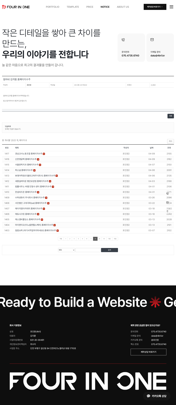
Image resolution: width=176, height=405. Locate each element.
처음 (61, 238)
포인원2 (126, 153)
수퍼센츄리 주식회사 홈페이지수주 (30, 197)
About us (123, 6)
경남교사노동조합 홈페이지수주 (29, 153)
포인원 (29, 85)
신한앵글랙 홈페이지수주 (26, 159)
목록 (170, 116)
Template (73, 6)
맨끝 (115, 238)
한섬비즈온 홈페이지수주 (26, 192)
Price (89, 6)
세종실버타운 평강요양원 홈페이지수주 (32, 181)
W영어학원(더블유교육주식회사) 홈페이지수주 (35, 175)
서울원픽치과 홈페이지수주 (27, 164)
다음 (109, 238)
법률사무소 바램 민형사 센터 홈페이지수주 (33, 186)
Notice (105, 6)
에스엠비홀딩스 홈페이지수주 (28, 219)
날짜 (151, 148)
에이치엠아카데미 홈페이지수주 (29, 208)
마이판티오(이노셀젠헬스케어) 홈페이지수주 (34, 225)
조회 (169, 148)
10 (104, 238)
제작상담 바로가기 (148, 352)
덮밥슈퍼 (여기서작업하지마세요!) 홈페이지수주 (36, 230)
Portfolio (52, 6)
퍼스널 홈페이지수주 (24, 170)
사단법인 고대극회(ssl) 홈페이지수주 (31, 203)
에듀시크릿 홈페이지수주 (26, 214)
